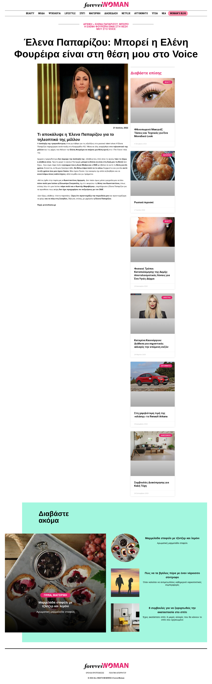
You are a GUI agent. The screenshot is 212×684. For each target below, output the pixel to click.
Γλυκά (48, 595)
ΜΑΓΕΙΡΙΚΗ (94, 13)
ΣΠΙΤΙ (82, 13)
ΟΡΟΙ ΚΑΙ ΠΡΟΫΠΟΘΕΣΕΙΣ (95, 673)
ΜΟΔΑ (41, 13)
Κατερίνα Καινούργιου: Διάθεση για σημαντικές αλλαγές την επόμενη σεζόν (151, 343)
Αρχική (87, 24)
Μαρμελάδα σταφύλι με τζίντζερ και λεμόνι (172, 538)
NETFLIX (126, 13)
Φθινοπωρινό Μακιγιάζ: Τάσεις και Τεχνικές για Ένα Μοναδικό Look (151, 133)
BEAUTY (30, 13)
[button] (204, 4)
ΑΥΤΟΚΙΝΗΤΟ (141, 13)
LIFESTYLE (70, 13)
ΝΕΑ (164, 13)
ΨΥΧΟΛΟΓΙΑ (55, 13)
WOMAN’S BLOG (178, 13)
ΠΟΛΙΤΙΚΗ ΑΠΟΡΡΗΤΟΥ (117, 673)
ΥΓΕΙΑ (155, 13)
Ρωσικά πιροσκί (144, 202)
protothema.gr (49, 205)
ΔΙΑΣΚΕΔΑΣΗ (111, 13)
